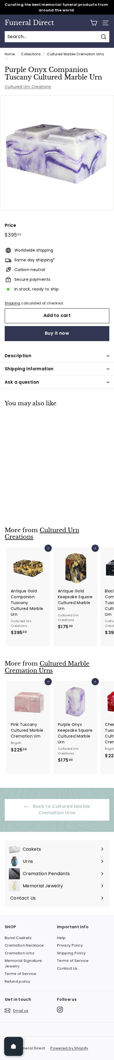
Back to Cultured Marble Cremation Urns (61, 809)
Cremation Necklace (24, 945)
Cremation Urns (19, 953)
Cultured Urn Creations (28, 87)
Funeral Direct (29, 23)
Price (10, 225)
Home (10, 54)
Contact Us (67, 968)
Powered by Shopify (69, 1048)
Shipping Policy (71, 953)
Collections (31, 54)
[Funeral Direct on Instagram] (60, 1009)
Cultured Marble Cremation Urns (75, 54)
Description (18, 356)
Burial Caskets (18, 937)
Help (61, 937)
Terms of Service (21, 973)
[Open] (13, 1046)
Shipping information (29, 369)
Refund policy (17, 981)
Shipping (12, 303)
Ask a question (22, 382)
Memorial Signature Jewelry (23, 963)
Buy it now (57, 333)
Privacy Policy (70, 945)
